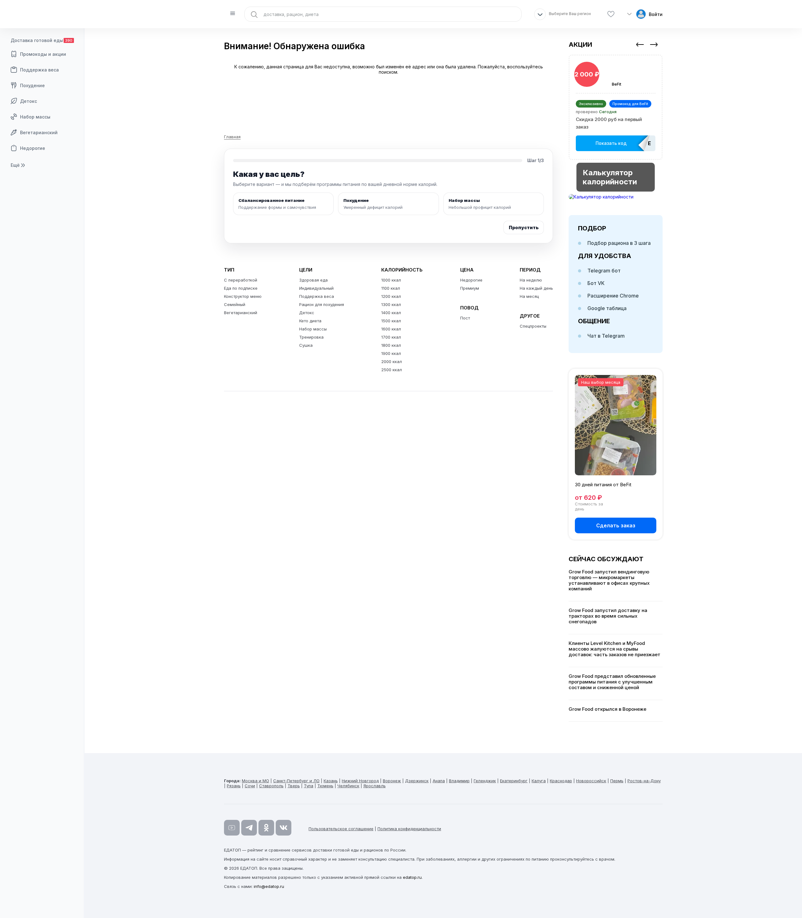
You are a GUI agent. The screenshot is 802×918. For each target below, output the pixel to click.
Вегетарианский (39, 132)
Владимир (459, 780)
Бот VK (596, 283)
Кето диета (310, 320)
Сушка (306, 345)
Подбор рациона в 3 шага (619, 243)
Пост (465, 317)
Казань (331, 780)
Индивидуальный (316, 288)
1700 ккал (391, 337)
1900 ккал (391, 353)
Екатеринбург (514, 780)
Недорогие (32, 148)
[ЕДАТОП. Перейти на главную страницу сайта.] (42, 14)
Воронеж (392, 780)
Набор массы (35, 116)
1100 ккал (390, 288)
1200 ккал (391, 296)
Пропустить (524, 227)
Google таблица (607, 308)
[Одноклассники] (266, 828)
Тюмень (325, 785)
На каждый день (536, 288)
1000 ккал (391, 279)
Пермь (616, 780)
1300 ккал (391, 304)
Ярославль (374, 785)
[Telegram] (249, 828)
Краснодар (561, 780)
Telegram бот (604, 270)
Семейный (234, 304)
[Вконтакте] (283, 828)
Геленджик (485, 780)
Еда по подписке (241, 288)
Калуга (539, 780)
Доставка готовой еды (41, 40)
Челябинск (348, 785)
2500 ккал (391, 369)
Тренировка (311, 337)
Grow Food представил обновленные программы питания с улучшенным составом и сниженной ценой (612, 681)
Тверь (294, 785)
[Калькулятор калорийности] (616, 196)
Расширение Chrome (613, 296)
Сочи (250, 785)
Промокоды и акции (43, 54)
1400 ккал (391, 312)
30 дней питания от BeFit (603, 485)
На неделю (531, 279)
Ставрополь (271, 785)
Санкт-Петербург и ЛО (296, 780)
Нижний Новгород (360, 780)
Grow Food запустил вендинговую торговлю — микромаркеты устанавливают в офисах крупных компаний (609, 580)
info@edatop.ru (269, 886)
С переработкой (240, 279)
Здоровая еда (313, 279)
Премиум (469, 288)
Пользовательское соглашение (341, 828)
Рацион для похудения (321, 304)
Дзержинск (417, 780)
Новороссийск (591, 780)
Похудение (32, 85)
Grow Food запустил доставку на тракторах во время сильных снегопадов (608, 616)
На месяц (529, 296)
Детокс (28, 101)
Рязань (234, 785)
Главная (232, 136)
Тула (308, 785)
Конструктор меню (243, 296)
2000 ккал (391, 361)
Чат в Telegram (606, 336)
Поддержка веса (39, 69)
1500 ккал (391, 320)
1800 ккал (391, 345)
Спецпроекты (533, 326)
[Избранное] (611, 14)
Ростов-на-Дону (644, 780)
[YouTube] (232, 828)
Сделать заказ (615, 525)
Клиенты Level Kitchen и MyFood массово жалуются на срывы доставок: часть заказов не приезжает (614, 649)
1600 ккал (391, 328)
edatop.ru (412, 877)
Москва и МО (255, 780)
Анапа (439, 780)
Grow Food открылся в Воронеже (607, 709)
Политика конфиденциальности (409, 828)
